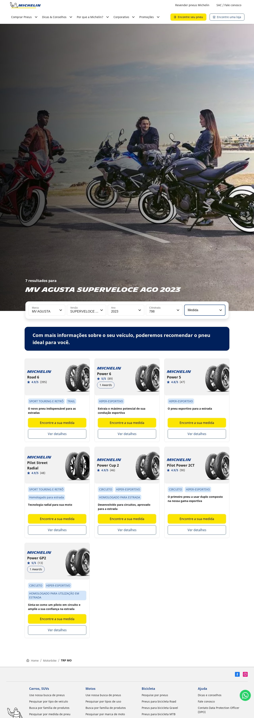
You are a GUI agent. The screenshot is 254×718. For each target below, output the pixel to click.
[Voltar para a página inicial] (25, 5)
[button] (60, 310)
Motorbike (50, 660)
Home (35, 660)
